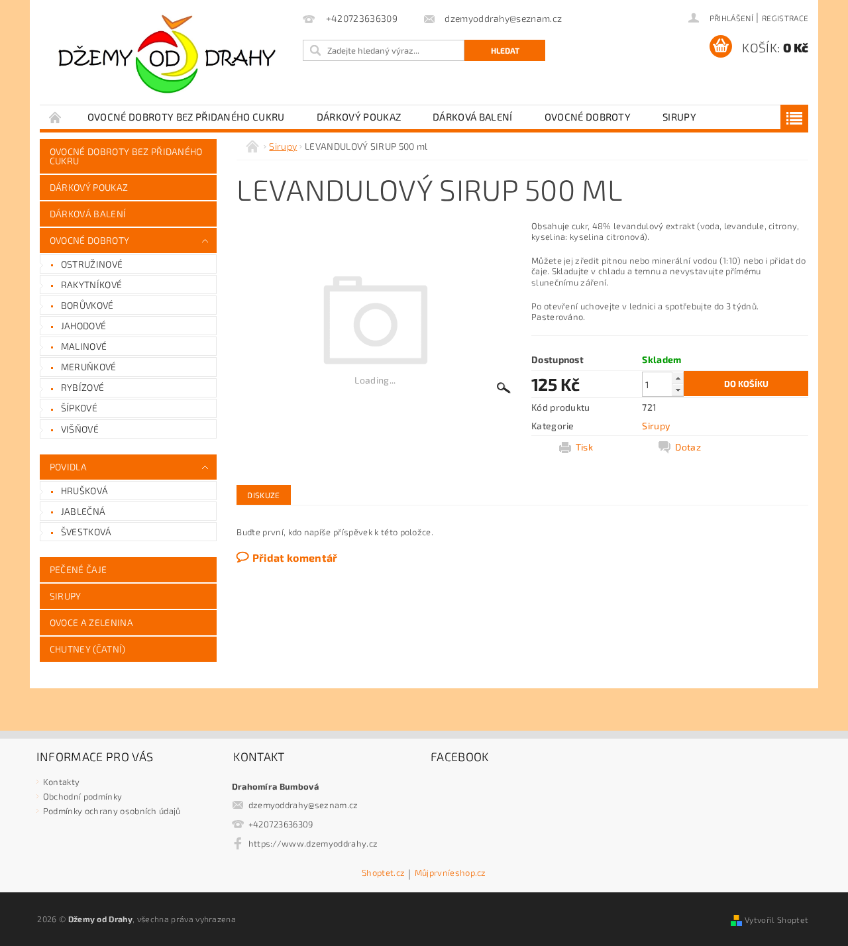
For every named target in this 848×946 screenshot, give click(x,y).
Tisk (584, 446)
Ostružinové (92, 264)
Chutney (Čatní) (88, 649)
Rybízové (83, 387)
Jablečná (83, 511)
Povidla (68, 466)
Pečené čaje (78, 569)
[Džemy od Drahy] (169, 59)
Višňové (80, 429)
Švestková (86, 531)
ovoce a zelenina (91, 622)
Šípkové (79, 407)
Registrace (785, 18)
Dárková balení (472, 117)
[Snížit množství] (678, 390)
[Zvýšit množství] (678, 378)
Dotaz (688, 446)
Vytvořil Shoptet (776, 919)
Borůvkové (87, 305)
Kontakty (61, 781)
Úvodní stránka (56, 117)
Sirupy (679, 117)
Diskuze (263, 494)
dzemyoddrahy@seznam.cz (303, 805)
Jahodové (84, 325)
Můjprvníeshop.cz (450, 873)
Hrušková (85, 490)
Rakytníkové (92, 284)
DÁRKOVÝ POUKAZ (359, 117)
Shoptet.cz (383, 873)
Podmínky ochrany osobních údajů (112, 811)
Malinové (84, 346)
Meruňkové (89, 366)
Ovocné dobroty (588, 117)
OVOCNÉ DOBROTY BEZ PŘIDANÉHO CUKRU (186, 117)
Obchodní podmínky (82, 796)
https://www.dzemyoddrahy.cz (313, 843)
